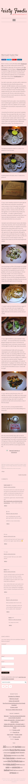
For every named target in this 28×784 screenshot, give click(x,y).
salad (7, 767)
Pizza (24, 761)
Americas (12, 464)
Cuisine (24, 464)
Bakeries (7, 746)
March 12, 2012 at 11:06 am (15, 619)
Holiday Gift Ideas (15, 722)
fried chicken (10, 758)
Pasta (20, 761)
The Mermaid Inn (17, 76)
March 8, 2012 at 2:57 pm (9, 536)
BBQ (13, 747)
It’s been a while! (14, 707)
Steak (11, 770)
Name (3, 656)
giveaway (19, 758)
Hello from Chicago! (14, 698)
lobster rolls (15, 468)
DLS (5, 755)
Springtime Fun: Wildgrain (14, 696)
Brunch (12, 750)
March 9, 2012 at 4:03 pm (9, 571)
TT (6, 511)
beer (19, 746)
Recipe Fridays (22, 764)
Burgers (17, 750)
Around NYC (16, 464)
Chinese (5, 752)
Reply (5, 505)
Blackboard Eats (10, 468)
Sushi (14, 770)
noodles (5, 761)
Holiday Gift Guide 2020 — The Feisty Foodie (14, 720)
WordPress (14, 781)
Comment (4, 644)
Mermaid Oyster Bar (21, 69)
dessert (17, 752)
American (8, 464)
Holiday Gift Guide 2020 (14, 701)
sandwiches (16, 767)
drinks (9, 755)
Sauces (21, 767)
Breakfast (6, 750)
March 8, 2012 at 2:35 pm (12, 513)
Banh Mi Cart (16, 732)
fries (15, 758)
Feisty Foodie (7, 485)
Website (3, 667)
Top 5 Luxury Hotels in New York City (14, 709)
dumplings (13, 755)
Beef (16, 747)
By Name (21, 464)
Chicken (22, 750)
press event (11, 764)
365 (4, 746)
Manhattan (15, 465)
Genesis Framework (14, 780)
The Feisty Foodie (14, 9)
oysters (19, 468)
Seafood (6, 770)
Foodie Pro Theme (15, 778)
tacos (17, 770)
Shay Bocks (23, 778)
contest (13, 752)
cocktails (8, 752)
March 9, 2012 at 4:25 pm (12, 600)
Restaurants (20, 465)
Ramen (18, 764)
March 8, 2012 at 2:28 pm (9, 487)
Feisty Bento (19, 755)
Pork (4, 764)
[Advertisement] (14, 37)
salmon (10, 767)
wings (17, 772)
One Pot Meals (13, 761)
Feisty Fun (3, 465)
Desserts (22, 752)
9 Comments (13, 56)
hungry (5, 569)
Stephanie (6, 716)
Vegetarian (13, 773)
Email (3, 661)
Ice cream (23, 758)
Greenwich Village (9, 465)
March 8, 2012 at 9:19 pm (9, 554)
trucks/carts (20, 770)
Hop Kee (17, 739)
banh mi (10, 746)
